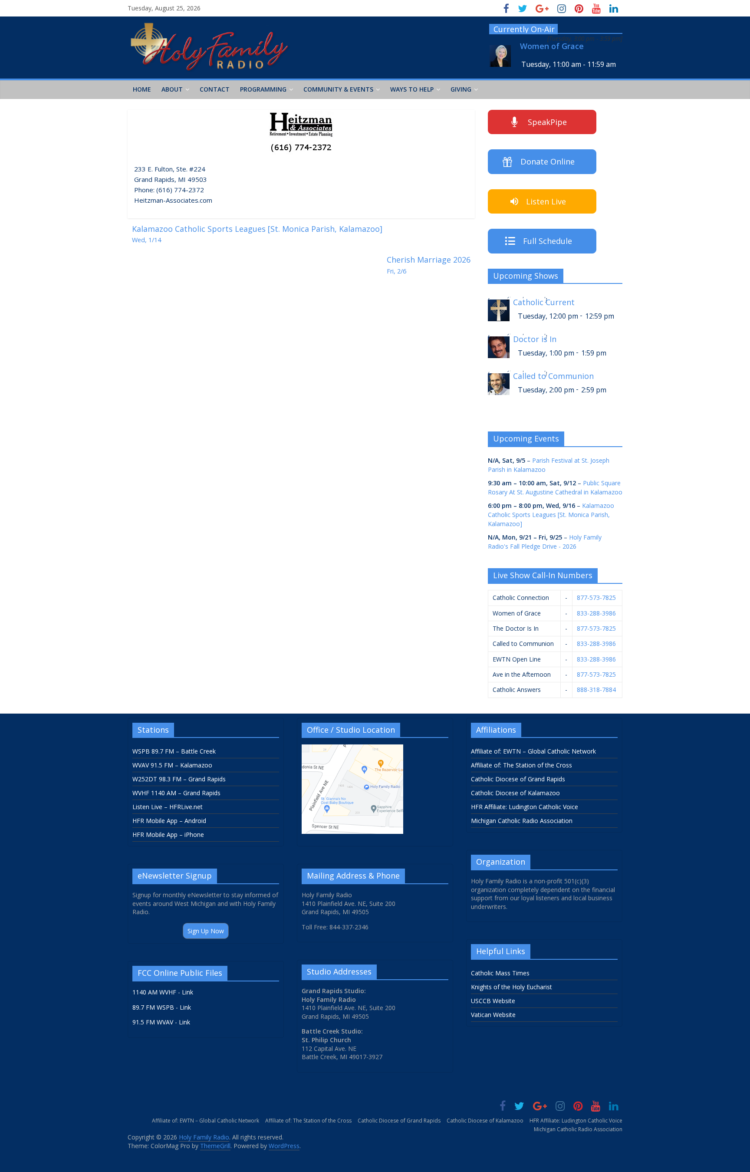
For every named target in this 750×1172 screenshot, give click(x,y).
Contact (215, 89)
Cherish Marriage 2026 (428, 264)
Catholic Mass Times (500, 973)
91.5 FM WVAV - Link (161, 1022)
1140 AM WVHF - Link (162, 992)
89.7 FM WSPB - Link (161, 1007)
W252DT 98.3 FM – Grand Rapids (179, 779)
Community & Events (338, 89)
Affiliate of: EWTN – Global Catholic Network (533, 751)
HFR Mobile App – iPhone (168, 834)
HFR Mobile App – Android (169, 820)
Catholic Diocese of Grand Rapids (518, 779)
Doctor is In (534, 339)
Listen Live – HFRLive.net (167, 807)
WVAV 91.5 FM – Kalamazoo (172, 765)
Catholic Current (544, 302)
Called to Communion (553, 376)
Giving (461, 89)
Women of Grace (552, 46)
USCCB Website (493, 1001)
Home (142, 89)
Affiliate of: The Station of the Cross (521, 765)
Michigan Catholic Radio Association (521, 820)
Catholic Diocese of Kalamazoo (515, 793)
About (172, 89)
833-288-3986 (596, 613)
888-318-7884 (596, 689)
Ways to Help (412, 89)
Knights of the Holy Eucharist (511, 987)
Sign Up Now (206, 931)
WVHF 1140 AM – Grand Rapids (176, 793)
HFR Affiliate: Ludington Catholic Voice (524, 807)
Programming (263, 89)
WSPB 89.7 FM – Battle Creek (174, 751)
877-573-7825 (596, 597)
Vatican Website (493, 1015)
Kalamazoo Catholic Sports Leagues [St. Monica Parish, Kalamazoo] (257, 234)
